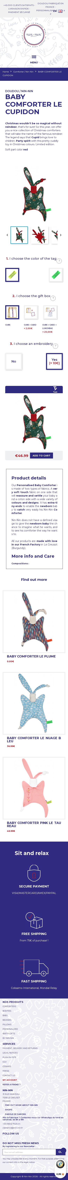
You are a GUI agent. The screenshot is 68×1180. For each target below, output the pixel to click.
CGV (5, 1062)
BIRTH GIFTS (9, 1033)
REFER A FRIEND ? (12, 1084)
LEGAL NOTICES (10, 1053)
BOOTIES (7, 1011)
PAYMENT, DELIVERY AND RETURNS (20, 1048)
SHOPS (8, 1109)
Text (55, 392)
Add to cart (41, 455)
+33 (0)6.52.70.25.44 (11, 1124)
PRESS (6, 1071)
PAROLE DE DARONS (15, 1114)
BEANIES (7, 1020)
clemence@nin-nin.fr (13, 1128)
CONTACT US (9, 1075)
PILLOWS (7, 1024)
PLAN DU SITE (9, 1057)
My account (10, 1080)
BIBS (5, 1015)
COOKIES (7, 1066)
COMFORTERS (9, 1006)
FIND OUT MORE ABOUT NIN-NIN (21, 1105)
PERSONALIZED (10, 1029)
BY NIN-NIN (8, 1038)
